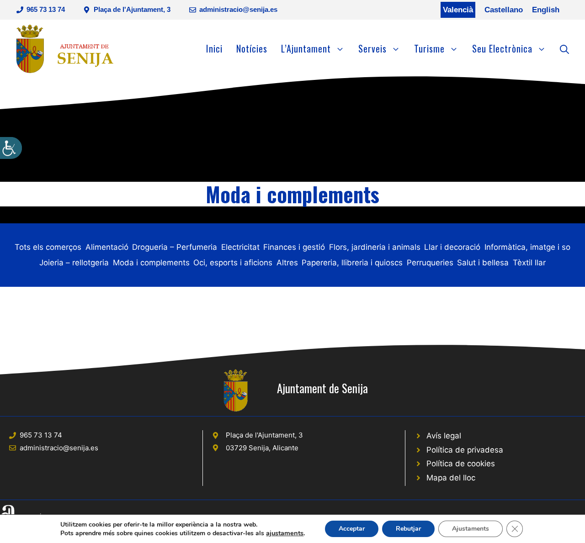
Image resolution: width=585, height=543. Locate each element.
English (545, 9)
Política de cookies (460, 463)
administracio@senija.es (238, 9)
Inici (214, 48)
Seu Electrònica (502, 48)
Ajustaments (470, 528)
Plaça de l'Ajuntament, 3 (132, 9)
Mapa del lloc (450, 477)
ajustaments (284, 533)
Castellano (503, 9)
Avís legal (443, 435)
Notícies (251, 48)
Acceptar (352, 528)
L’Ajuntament (306, 48)
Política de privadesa (464, 449)
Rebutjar (408, 528)
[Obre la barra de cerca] (564, 48)
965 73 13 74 (46, 9)
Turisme (429, 48)
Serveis (372, 48)
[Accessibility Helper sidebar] (11, 148)
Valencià (458, 9)
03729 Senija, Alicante (262, 447)
